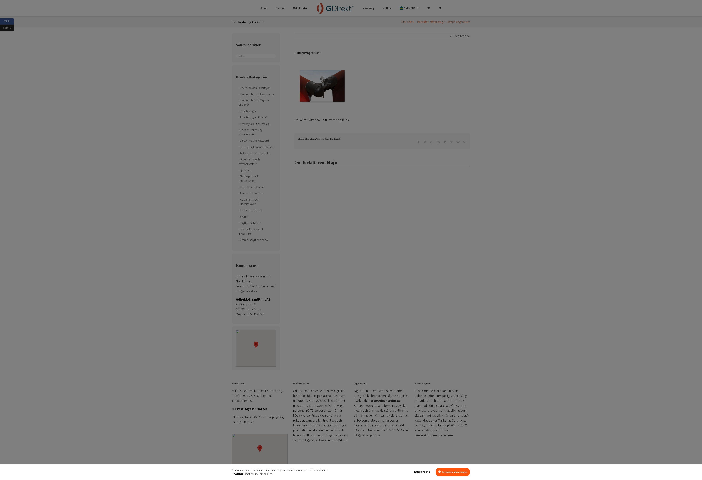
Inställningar (421, 471)
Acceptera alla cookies (454, 472)
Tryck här (237, 474)
